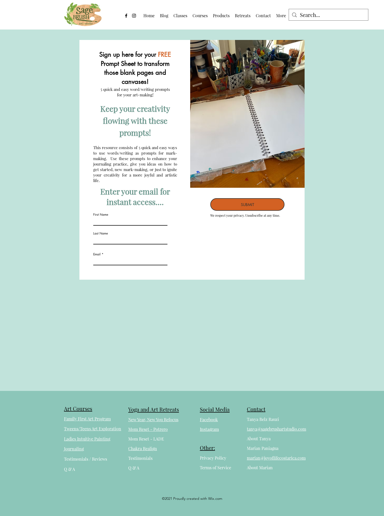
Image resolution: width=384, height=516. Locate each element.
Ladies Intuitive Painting (87, 439)
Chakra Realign (142, 448)
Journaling (74, 449)
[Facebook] (126, 15)
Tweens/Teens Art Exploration (92, 428)
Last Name (100, 233)
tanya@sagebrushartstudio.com (276, 429)
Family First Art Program (87, 418)
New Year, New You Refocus (153, 419)
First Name (100, 214)
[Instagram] (134, 15)
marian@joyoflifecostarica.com (276, 458)
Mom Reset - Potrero (148, 429)
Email (97, 254)
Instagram (209, 429)
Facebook (209, 419)
